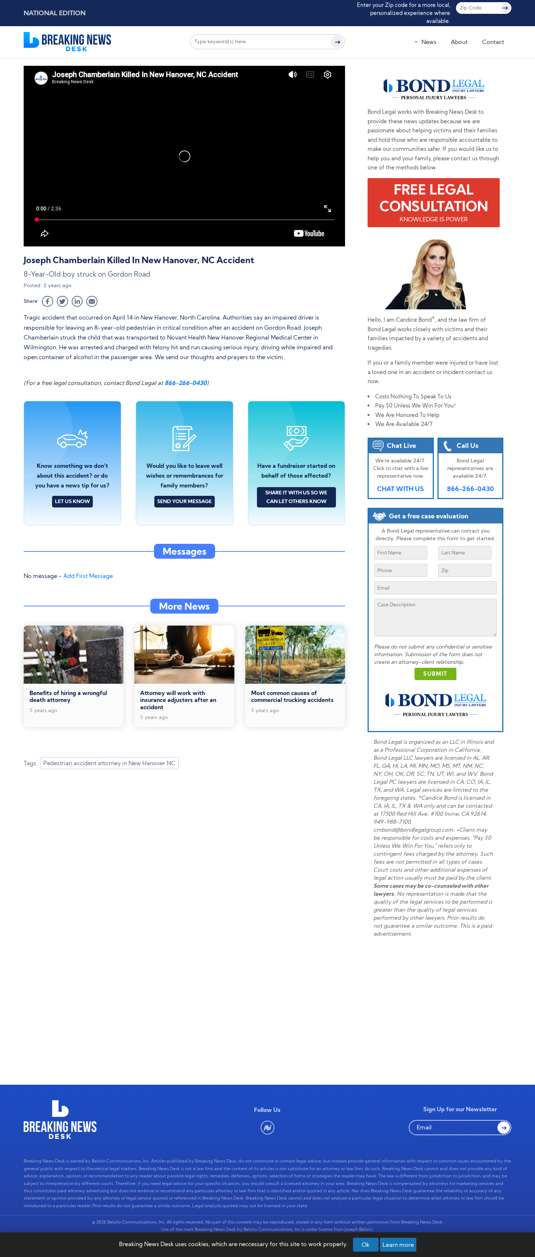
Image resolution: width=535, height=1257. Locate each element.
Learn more (398, 1244)
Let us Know (72, 501)
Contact (493, 41)
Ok (365, 1244)
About (459, 41)
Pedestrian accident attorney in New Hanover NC (109, 763)
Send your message (184, 501)
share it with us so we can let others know (296, 497)
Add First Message (88, 575)
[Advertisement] (184, 833)
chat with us (400, 489)
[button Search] (504, 1127)
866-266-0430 (186, 382)
